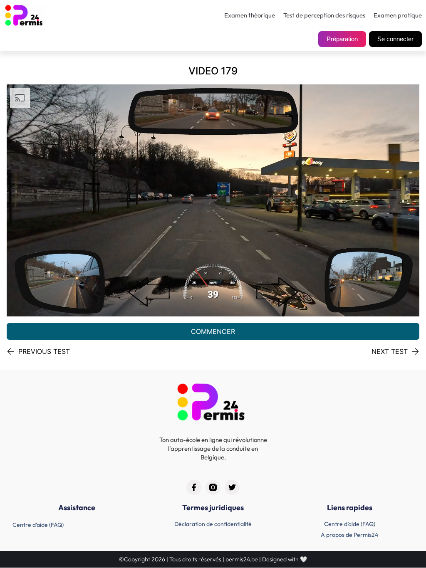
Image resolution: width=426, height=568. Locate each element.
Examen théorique (249, 15)
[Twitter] (232, 487)
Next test (390, 351)
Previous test (44, 351)
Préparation (342, 38)
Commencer (213, 331)
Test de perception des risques (324, 15)
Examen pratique (398, 15)
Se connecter (395, 38)
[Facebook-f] (193, 487)
